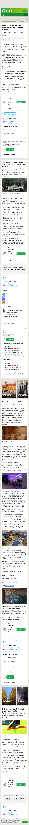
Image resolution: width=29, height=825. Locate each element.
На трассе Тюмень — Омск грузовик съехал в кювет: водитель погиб (14, 799)
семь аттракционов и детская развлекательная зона (13, 512)
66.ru (9, 92)
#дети (9, 38)
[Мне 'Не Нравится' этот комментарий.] (18, 356)
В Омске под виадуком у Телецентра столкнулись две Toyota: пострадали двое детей (14, 269)
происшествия (6, 759)
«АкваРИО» (11, 446)
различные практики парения (10, 493)
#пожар (5, 38)
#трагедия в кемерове (8, 40)
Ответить (22, 356)
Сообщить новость (10, 114)
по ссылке (5, 573)
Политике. (8, 823)
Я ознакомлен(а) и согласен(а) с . (12, 145)
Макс (7, 122)
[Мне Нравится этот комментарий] (15, 356)
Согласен (24, 822)
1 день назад (7, 356)
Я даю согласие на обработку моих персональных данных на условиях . (14, 141)
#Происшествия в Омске (18, 38)
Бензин (22, 19)
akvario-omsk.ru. (9, 585)
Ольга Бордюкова (11, 310)
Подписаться (21, 102)
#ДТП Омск (5, 176)
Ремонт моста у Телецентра (9, 19)
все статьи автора (10, 314)
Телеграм (16, 122)
